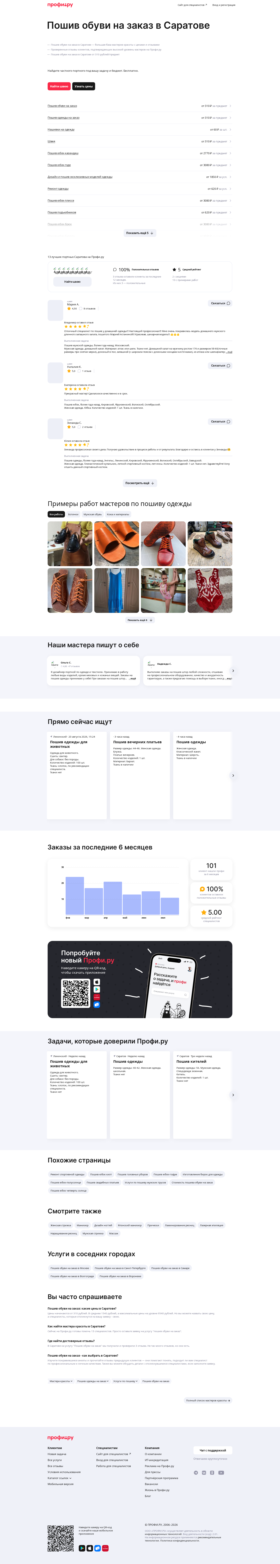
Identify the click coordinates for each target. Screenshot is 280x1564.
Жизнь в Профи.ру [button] (157, 1490)
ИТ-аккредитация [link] (156, 1460)
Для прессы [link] (152, 1472)
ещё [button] (133, 678)
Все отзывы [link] (55, 1466)
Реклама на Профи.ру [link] (159, 1466)
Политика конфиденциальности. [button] (180, 1540)
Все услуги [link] (55, 1460)
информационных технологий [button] (163, 1534)
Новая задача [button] (57, 1454)
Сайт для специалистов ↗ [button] (113, 1454)
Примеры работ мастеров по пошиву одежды (120, 503)
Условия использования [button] (64, 1472)
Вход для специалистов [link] (112, 1460)
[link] (59, 86)
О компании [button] (153, 1454)
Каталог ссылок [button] (58, 1478)
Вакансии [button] (151, 1484)
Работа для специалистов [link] (113, 1466)
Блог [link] (148, 1496)
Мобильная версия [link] (61, 1484)
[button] (220, 303)
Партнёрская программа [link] (161, 1478)
